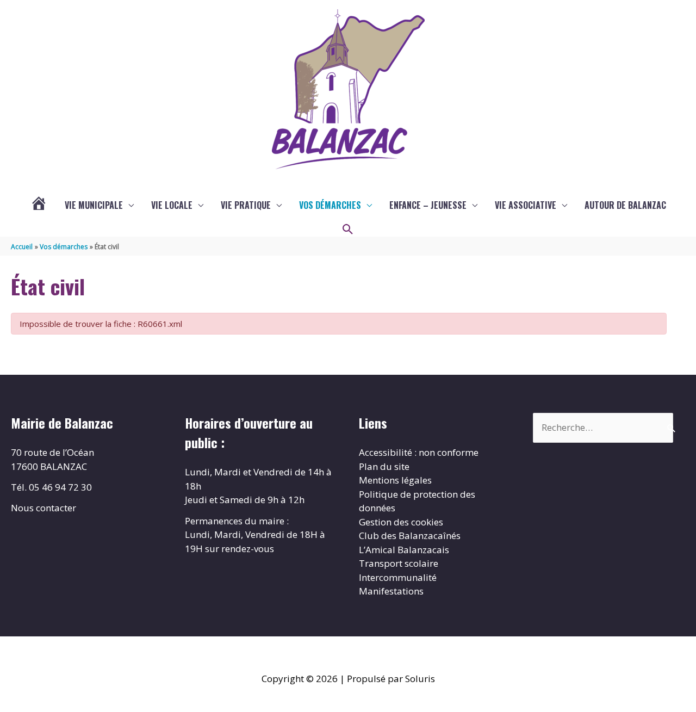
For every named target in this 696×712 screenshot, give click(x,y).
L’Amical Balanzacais (404, 549)
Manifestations (391, 591)
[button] (348, 229)
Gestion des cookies (401, 522)
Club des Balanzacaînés (410, 535)
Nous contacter (43, 508)
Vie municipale (94, 205)
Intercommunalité (398, 577)
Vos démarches (330, 205)
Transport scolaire (398, 563)
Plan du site (384, 466)
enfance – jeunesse (428, 205)
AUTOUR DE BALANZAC (625, 205)
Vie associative (525, 205)
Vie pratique (246, 205)
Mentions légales (395, 480)
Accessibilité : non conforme (418, 452)
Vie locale (171, 205)
